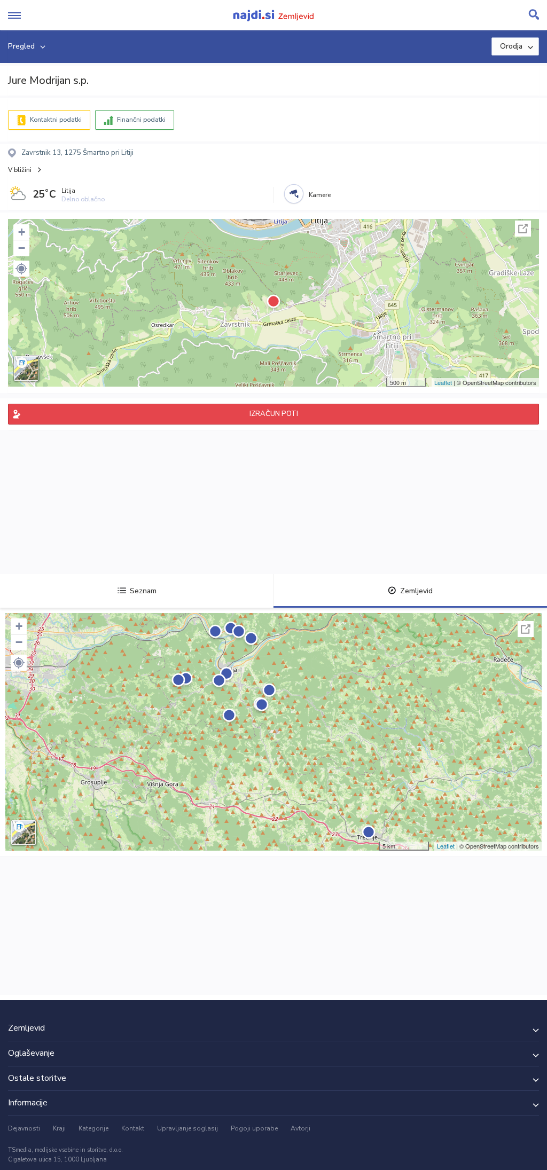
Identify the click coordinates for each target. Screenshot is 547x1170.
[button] (21, 269)
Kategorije (93, 1128)
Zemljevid (416, 591)
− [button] (21, 248)
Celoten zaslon (523, 229)
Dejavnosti (24, 1128)
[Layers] (26, 368)
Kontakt (132, 1128)
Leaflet (443, 382)
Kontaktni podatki (56, 119)
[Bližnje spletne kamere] (293, 193)
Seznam (143, 591)
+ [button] (21, 232)
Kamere (320, 195)
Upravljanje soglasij (187, 1128)
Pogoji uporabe (254, 1128)
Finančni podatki (141, 119)
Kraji (59, 1128)
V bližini (20, 170)
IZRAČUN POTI (273, 414)
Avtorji (300, 1128)
